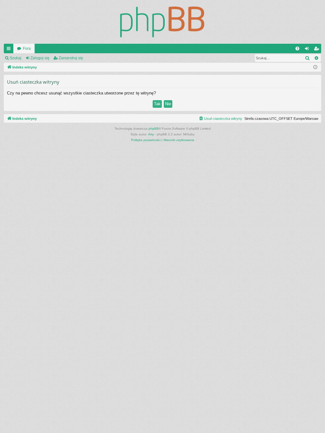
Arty (151, 134)
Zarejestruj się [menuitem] (317, 49)
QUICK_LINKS (9, 49)
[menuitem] (297, 48)
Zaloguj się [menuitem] (308, 49)
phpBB (154, 128)
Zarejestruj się (71, 58)
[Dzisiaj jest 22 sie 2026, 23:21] (315, 67)
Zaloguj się (40, 58)
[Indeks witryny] (162, 22)
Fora (27, 48)
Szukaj (15, 58)
